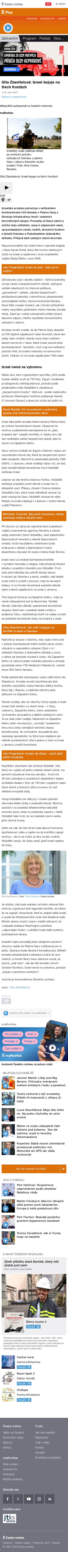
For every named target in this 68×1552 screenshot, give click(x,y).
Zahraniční (10, 38)
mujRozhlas (8, 1024)
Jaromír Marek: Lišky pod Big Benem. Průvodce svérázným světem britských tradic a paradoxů (41, 1081)
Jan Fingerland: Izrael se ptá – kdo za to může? (30, 269)
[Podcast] (3, 200)
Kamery (62, 19)
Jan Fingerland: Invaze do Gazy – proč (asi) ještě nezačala (33, 755)
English (56, 1542)
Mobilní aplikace (13, 1479)
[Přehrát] (6, 188)
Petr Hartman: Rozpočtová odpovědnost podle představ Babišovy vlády (36, 1188)
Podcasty (9, 1474)
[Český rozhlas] (12, 4)
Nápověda (41, 1437)
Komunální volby (13, 1437)
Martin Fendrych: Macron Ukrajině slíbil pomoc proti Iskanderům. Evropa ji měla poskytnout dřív (40, 1204)
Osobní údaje (22, 1542)
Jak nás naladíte (45, 1432)
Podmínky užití (41, 1542)
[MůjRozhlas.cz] (6, 113)
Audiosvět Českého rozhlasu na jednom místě (27, 1064)
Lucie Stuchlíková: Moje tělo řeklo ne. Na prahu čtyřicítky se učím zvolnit (40, 1113)
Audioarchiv (47, 19)
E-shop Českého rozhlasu (23, 1254)
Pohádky (10, 1041)
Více (59, 38)
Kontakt (40, 1452)
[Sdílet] (9, 200)
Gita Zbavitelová (20, 987)
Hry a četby (11, 1034)
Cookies (7, 1542)
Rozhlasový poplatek (48, 1457)
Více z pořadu (13, 1180)
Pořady (45, 38)
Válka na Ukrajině (13, 1432)
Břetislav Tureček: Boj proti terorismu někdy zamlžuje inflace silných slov (33, 515)
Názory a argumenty (14, 96)
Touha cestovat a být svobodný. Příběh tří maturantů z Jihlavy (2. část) (39, 1097)
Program (31, 19)
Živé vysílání (12, 1048)
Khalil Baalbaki (32, 896)
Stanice (7, 1442)
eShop (7, 1447)
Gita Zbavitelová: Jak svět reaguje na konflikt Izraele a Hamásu (28, 629)
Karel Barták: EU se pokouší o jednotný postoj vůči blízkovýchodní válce (30, 411)
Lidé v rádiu (42, 1442)
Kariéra (39, 1447)
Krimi (31, 1034)
